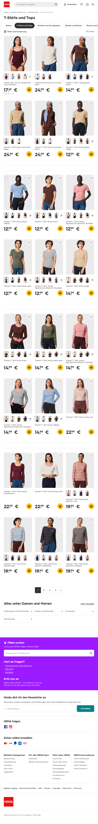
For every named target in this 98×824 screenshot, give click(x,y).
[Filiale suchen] (90, 653)
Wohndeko (8, 765)
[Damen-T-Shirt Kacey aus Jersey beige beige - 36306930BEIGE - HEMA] (43, 76)
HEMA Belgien (79, 762)
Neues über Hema (60, 762)
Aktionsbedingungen (61, 772)
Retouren (9, 669)
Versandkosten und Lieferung (18, 666)
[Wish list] (81, 4)
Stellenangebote (59, 765)
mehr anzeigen (87, 604)
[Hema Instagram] (10, 726)
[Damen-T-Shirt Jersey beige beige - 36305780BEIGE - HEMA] (68, 280)
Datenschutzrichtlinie (27, 788)
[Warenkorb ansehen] (87, 4)
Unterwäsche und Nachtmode (16, 611)
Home (6, 12)
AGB (40, 788)
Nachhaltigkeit (58, 769)
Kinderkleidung (10, 762)
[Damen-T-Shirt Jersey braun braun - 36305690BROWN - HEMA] (74, 280)
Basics (9, 25)
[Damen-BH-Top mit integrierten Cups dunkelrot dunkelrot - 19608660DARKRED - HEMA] (6, 76)
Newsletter (33, 759)
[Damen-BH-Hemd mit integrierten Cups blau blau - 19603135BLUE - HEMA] (12, 76)
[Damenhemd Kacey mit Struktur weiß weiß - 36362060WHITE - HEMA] (37, 76)
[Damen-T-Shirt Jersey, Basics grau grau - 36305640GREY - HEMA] (87, 141)
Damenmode (33, 12)
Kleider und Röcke (73, 25)
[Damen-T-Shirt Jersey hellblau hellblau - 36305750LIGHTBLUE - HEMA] (37, 419)
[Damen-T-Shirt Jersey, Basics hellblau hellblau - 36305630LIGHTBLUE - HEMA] (6, 215)
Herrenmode (9, 619)
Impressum (67, 788)
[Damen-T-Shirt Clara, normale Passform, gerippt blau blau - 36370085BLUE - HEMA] (74, 76)
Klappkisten (8, 772)
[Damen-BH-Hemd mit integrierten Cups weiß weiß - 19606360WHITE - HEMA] (25, 76)
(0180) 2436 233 (11, 683)
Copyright (56, 788)
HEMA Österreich (80, 769)
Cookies (47, 788)
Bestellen (9, 672)
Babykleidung (9, 759)
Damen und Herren (18, 12)
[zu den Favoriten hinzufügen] (29, 39)
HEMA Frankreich (80, 765)
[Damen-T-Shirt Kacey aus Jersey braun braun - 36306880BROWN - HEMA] (50, 76)
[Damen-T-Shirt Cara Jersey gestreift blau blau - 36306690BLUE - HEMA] (74, 493)
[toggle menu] (93, 4)
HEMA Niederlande (81, 759)
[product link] (18, 53)
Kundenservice (59, 775)
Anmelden (85, 708)
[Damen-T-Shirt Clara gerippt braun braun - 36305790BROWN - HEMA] (68, 76)
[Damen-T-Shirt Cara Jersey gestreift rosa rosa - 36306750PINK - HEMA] (68, 493)
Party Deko (8, 769)
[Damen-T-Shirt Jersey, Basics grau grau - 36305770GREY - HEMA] (87, 280)
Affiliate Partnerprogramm (38, 762)
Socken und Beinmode (44, 611)
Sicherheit (56, 779)
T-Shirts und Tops (25, 25)
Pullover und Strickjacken (49, 25)
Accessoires (70, 611)
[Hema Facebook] (5, 726)
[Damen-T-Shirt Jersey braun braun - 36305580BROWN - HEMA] (74, 141)
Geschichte (57, 759)
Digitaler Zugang (10, 788)
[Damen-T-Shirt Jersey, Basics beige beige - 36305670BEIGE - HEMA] (68, 141)
